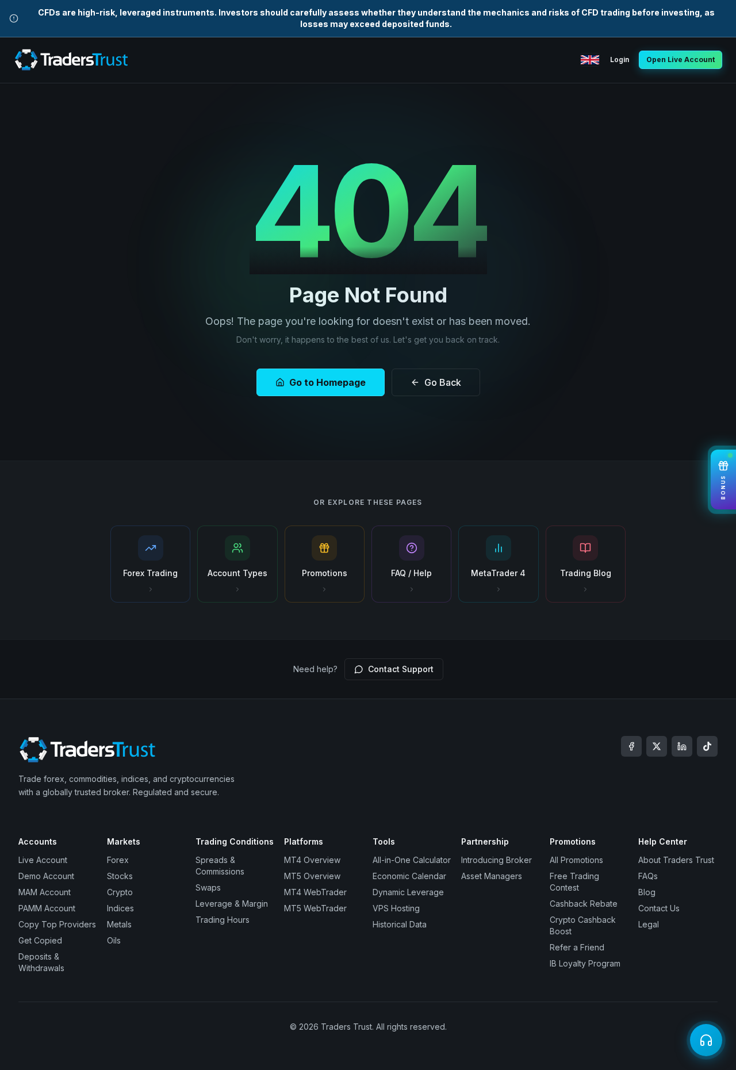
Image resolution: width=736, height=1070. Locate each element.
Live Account (42, 860)
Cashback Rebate (584, 903)
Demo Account (46, 876)
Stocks (120, 876)
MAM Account (44, 892)
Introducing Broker (496, 860)
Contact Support (401, 669)
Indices (120, 908)
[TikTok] (707, 746)
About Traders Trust (676, 860)
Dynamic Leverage (408, 892)
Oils (114, 940)
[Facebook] (631, 746)
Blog (647, 892)
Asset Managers (491, 876)
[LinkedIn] (682, 746)
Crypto (120, 892)
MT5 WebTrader (315, 908)
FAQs (648, 876)
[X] (656, 746)
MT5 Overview (312, 876)
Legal (648, 924)
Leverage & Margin (231, 903)
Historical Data (400, 924)
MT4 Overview (312, 860)
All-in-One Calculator (412, 860)
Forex (118, 860)
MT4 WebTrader (315, 892)
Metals (119, 924)
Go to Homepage (327, 382)
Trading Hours (222, 920)
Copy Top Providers (57, 924)
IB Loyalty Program (585, 963)
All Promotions (576, 860)
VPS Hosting (396, 908)
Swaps (208, 887)
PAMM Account (46, 908)
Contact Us (659, 908)
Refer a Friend (577, 947)
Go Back (442, 382)
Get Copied (40, 940)
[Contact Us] (706, 1040)
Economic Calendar (409, 876)
